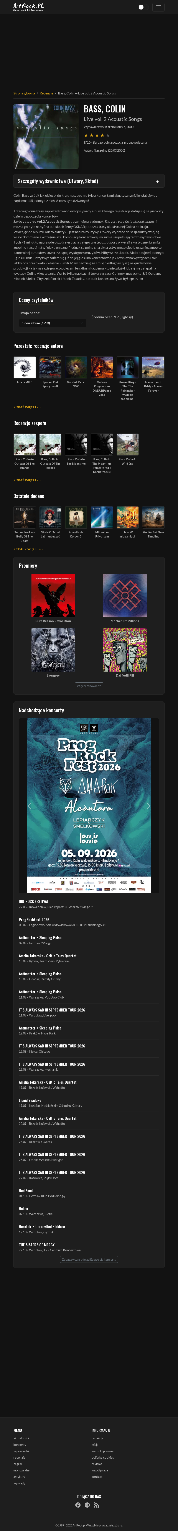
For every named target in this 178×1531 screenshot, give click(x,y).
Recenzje (46, 93)
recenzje (19, 1457)
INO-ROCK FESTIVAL (34, 901)
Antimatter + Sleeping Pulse (40, 937)
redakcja (97, 1438)
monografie (21, 1470)
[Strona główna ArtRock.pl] (29, 7)
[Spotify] (87, 1504)
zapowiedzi (21, 1451)
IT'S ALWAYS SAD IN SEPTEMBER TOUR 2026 (52, 1010)
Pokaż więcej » (25, 407)
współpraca (100, 1470)
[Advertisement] (89, 49)
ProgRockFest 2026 (34, 919)
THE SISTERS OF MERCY (36, 1244)
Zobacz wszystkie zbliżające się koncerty (89, 1259)
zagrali (17, 1464)
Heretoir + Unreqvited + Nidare (42, 1226)
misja (95, 1445)
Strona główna (24, 93)
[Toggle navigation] (158, 7)
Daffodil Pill (125, 675)
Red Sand (26, 1190)
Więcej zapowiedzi (89, 686)
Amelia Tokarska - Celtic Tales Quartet (48, 955)
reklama (97, 1464)
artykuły (19, 1477)
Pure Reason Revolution (53, 621)
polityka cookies (103, 1457)
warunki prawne (103, 1451)
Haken (23, 1208)
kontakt (97, 1477)
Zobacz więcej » (27, 549)
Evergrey (53, 675)
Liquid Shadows (30, 1100)
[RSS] (96, 1504)
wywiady (19, 1483)
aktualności (21, 1438)
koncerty (19, 1445)
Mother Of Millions (125, 621)
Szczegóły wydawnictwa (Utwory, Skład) (58, 181)
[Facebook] (78, 1504)
